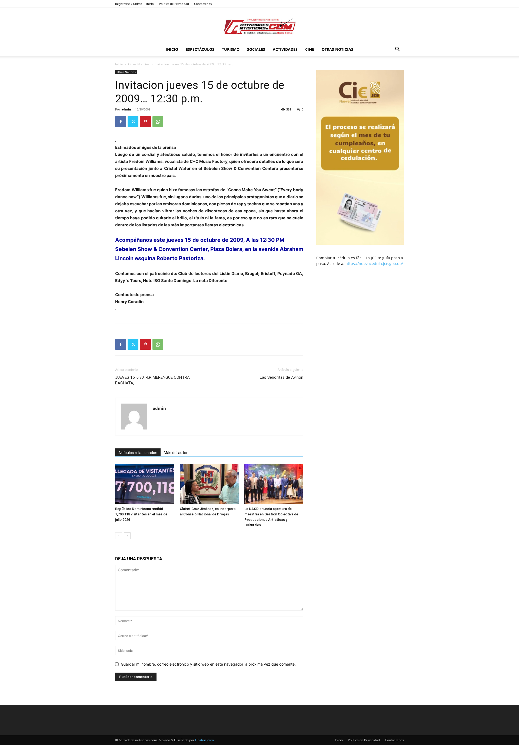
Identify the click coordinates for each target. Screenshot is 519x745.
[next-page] (127, 535)
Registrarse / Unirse (128, 4)
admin (126, 109)
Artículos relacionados (137, 453)
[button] (397, 49)
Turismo (230, 49)
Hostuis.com (204, 740)
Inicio (150, 4)
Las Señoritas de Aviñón (281, 377)
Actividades (285, 49)
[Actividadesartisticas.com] (259, 26)
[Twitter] (133, 121)
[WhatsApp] (157, 121)
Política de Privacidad (174, 4)
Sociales (256, 49)
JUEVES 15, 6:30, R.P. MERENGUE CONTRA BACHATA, (152, 380)
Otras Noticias (337, 49)
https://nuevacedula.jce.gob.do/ (374, 263)
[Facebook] (120, 121)
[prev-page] (118, 535)
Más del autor (176, 453)
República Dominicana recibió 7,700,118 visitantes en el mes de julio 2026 (141, 514)
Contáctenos (203, 4)
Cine (309, 49)
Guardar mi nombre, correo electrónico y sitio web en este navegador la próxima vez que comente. (208, 664)
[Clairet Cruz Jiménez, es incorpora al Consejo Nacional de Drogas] (209, 484)
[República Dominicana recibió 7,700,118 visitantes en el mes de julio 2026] (144, 484)
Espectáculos (200, 49)
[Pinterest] (145, 121)
